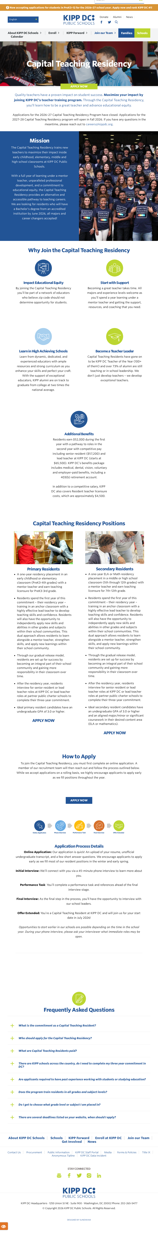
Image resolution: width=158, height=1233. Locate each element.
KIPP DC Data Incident (93, 1155)
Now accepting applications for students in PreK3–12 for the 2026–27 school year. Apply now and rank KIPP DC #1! (80, 7)
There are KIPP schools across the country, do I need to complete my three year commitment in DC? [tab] (82, 1065)
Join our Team (103, 33)
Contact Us (14, 1152)
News (129, 17)
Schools (142, 33)
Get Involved (72, 1142)
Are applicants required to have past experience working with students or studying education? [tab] (82, 1079)
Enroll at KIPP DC (108, 1138)
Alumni (117, 17)
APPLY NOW (43, 720)
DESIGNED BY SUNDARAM (79, 1220)
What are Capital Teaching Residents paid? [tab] (48, 1050)
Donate (104, 17)
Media (108, 1152)
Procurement (34, 1152)
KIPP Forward (75, 33)
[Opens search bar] (116, 22)
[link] (79, 19)
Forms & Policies (126, 1152)
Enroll (52, 33)
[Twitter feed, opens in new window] (109, 22)
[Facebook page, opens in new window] (101, 22)
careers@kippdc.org (99, 124)
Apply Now (79, 800)
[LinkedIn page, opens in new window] (99, 1175)
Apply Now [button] (79, 86)
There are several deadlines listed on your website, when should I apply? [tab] (67, 1117)
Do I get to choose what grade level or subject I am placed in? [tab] (59, 1104)
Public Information (59, 1152)
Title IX (146, 1152)
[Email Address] (59, 1175)
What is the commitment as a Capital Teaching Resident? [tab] (57, 1025)
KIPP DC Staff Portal (86, 1152)
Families (126, 33)
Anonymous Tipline (63, 1155)
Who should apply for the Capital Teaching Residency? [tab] (55, 1038)
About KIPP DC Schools (23, 33)
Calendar (17, 36)
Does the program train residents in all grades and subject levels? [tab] (63, 1092)
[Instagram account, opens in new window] (89, 1175)
